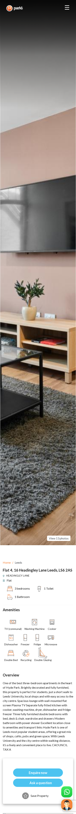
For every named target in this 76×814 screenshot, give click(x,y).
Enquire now (38, 773)
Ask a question (41, 783)
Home (7, 562)
